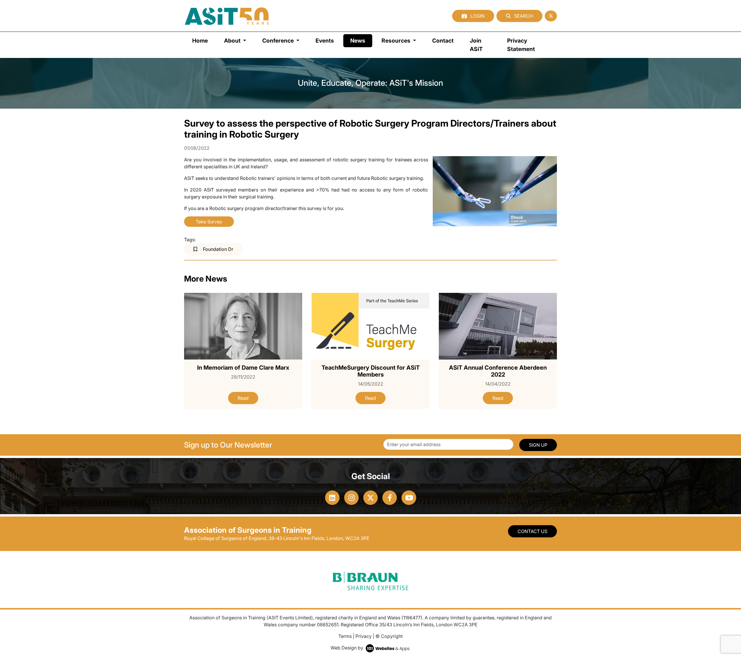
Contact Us (532, 531)
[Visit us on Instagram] (351, 497)
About (233, 40)
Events (325, 40)
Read (243, 398)
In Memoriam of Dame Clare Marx (243, 367)
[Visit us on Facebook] (389, 497)
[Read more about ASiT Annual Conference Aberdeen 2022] (498, 326)
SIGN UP (538, 445)
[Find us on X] (551, 15)
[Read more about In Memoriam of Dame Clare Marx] (243, 326)
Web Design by (347, 648)
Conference (278, 40)
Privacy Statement (521, 44)
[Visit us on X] (370, 497)
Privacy (363, 636)
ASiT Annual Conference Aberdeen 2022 (498, 371)
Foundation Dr (217, 249)
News (361, 40)
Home (200, 40)
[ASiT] (227, 16)
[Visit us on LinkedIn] (332, 497)
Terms (345, 636)
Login (477, 16)
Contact (443, 40)
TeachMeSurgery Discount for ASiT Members (371, 371)
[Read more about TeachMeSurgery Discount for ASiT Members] (370, 326)
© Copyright (389, 636)
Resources (396, 40)
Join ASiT (476, 44)
